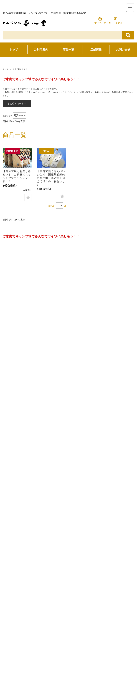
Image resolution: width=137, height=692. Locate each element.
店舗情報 (96, 49)
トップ (13, 49)
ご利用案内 (41, 49)
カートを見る (115, 23)
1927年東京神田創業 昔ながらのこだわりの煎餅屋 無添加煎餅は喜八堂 (44, 13)
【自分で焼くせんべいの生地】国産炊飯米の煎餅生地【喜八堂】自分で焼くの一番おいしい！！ (51, 178)
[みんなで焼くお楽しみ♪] (17, 158)
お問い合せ (123, 49)
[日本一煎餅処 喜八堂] (24, 25)
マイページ (100, 23)
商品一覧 (68, 49)
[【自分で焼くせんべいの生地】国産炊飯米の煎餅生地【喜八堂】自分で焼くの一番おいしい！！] (51, 158)
